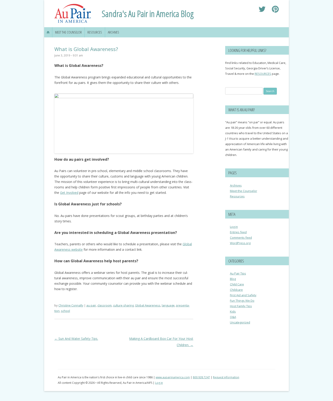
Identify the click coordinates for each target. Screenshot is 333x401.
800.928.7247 (201, 377)
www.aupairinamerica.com (173, 377)
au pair (91, 305)
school (65, 311)
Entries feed (238, 232)
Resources (94, 32)
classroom (104, 305)
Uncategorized (240, 322)
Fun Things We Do (242, 301)
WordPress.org (240, 243)
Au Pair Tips (238, 273)
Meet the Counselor (68, 32)
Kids (233, 311)
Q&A (233, 317)
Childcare (236, 290)
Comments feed (241, 238)
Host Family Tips (241, 306)
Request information (226, 377)
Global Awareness (147, 305)
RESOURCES (263, 74)
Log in (234, 227)
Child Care (237, 284)
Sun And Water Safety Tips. (76, 338)
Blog (233, 279)
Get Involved (69, 192)
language (168, 305)
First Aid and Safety (243, 295)
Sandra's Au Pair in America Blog (148, 13)
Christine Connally (70, 305)
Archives (113, 32)
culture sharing (123, 305)
